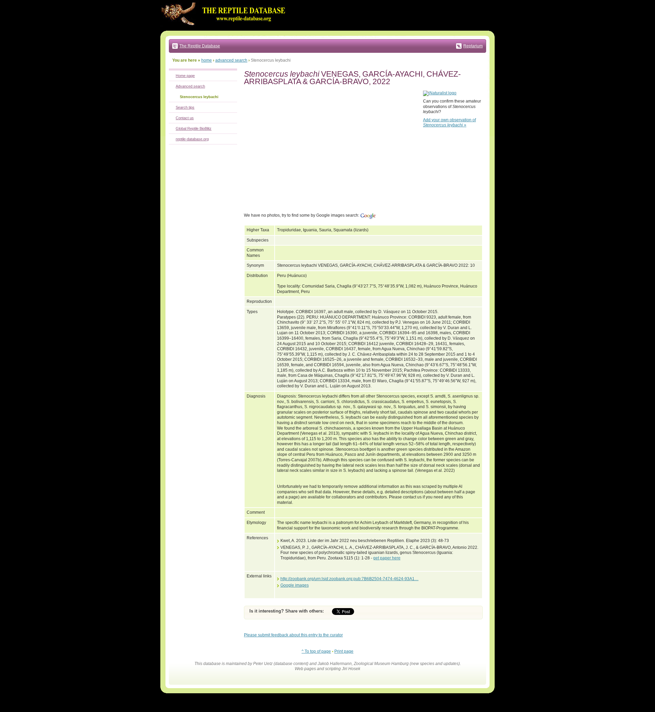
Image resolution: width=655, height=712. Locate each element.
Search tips (185, 107)
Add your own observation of (449, 123)
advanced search (231, 60)
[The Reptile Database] (225, 29)
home (206, 60)
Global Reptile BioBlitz (194, 128)
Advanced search (190, 86)
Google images (294, 585)
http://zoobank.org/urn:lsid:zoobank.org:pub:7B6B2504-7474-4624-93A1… (349, 578)
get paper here (387, 558)
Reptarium (473, 46)
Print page (343, 651)
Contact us (185, 118)
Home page (185, 76)
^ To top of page (316, 651)
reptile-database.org (192, 139)
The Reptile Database (199, 46)
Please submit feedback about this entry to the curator (293, 635)
